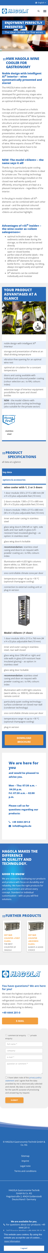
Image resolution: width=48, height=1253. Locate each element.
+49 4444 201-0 (21, 821)
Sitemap (25, 1156)
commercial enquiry (17, 1035)
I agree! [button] (24, 1248)
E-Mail (20, 1021)
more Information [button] (12, 1241)
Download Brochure (24, 739)
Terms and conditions (25, 1171)
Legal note (25, 1166)
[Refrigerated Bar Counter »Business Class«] (36, 926)
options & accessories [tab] (14, 479)
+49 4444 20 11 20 (36, 1230)
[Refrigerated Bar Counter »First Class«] (12, 926)
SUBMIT (14, 1100)
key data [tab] (7, 472)
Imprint (25, 1160)
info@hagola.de (21, 826)
